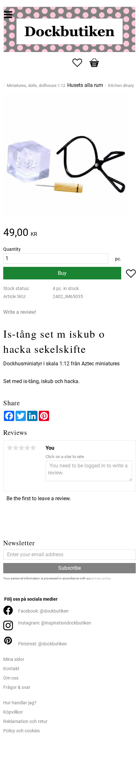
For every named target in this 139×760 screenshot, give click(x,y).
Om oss (10, 678)
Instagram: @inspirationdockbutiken (54, 623)
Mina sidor (13, 659)
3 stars (21, 448)
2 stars (15, 448)
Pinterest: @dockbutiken (42, 644)
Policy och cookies (21, 731)
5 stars (33, 448)
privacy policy (101, 578)
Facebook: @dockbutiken (43, 611)
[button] (80, 63)
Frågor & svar (16, 687)
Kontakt (11, 668)
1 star (10, 448)
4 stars (27, 448)
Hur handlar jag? (20, 703)
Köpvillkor (13, 712)
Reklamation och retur (25, 721)
